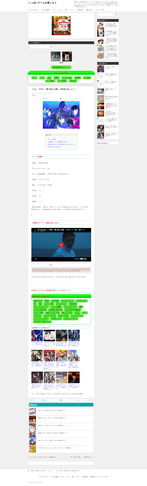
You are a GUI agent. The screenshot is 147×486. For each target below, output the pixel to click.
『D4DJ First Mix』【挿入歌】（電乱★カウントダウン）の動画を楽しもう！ (37, 365)
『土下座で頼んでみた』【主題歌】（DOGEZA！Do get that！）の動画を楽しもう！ (73, 365)
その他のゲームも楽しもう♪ (55, 146)
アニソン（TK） (65, 393)
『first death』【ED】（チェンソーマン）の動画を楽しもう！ (49, 344)
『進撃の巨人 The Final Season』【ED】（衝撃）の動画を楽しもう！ (61, 344)
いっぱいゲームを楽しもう (42, 2)
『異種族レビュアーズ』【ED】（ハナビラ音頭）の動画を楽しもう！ (52, 418)
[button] (61, 25)
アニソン (72, 9)
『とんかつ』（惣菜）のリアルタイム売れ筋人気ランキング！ (111, 120)
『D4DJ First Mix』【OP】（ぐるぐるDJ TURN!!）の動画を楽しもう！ (61, 365)
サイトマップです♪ (100, 9)
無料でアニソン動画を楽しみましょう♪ (111, 82)
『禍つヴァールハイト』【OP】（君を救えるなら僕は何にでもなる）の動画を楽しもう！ (49, 387)
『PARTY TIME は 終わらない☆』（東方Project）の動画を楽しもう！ (111, 55)
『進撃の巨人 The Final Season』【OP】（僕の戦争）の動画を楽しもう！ (73, 345)
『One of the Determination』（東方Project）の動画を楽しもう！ (111, 113)
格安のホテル (89, 9)
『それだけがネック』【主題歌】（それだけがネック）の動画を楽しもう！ (73, 387)
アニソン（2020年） (40, 393)
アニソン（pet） (56, 393)
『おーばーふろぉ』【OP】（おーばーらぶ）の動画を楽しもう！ (44, 457)
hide (50, 135)
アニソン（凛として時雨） (77, 393)
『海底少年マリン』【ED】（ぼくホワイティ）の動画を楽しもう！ (51, 425)
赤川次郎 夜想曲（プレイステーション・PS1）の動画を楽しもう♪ (111, 33)
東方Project (80, 9)
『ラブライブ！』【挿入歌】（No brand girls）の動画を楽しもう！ (51, 410)
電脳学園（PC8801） (110, 89)
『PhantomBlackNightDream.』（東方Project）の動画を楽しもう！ (111, 40)
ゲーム (54, 9)
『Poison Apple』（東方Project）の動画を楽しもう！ (111, 25)
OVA (66, 9)
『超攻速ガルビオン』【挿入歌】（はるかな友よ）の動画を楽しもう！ (52, 433)
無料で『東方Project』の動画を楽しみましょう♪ (111, 98)
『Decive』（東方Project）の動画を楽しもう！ (111, 126)
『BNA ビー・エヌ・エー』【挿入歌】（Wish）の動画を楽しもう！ (51, 440)
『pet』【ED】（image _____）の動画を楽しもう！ (36, 344)
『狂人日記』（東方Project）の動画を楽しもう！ (111, 135)
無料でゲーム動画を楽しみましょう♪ (111, 75)
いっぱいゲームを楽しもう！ (111, 67)
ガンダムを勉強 (45, 9)
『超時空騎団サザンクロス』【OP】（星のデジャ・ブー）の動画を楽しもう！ (111, 106)
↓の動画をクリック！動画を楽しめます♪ (58, 141)
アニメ (60, 9)
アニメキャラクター (34, 9)
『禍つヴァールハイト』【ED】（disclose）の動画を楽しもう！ (37, 386)
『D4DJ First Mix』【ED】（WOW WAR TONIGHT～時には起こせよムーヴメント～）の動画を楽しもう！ (49, 365)
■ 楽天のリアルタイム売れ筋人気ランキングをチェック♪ (62, 144)
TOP (37, 470)
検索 (51, 265)
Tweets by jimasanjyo (102, 143)
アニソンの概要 (52, 139)
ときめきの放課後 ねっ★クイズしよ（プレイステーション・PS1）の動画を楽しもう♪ (111, 48)
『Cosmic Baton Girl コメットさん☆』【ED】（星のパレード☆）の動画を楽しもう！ (55, 448)
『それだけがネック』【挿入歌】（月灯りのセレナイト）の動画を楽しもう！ (61, 387)
